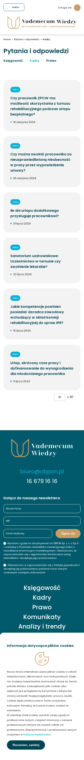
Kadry (34, 60)
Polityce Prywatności (36, 734)
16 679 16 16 (42, 481)
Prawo (51, 60)
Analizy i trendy (42, 626)
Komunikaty (42, 617)
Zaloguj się (65, 7)
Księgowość (13, 60)
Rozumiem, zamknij (26, 745)
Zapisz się (68, 533)
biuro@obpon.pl (42, 471)
